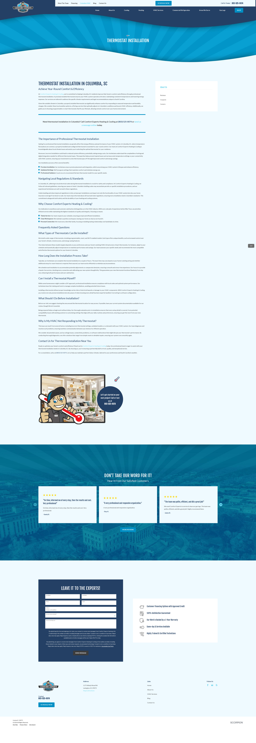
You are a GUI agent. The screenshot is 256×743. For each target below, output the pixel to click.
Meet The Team (63, 3)
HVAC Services (152, 694)
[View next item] (220, 504)
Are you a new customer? (51, 614)
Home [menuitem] (97, 10)
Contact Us (102, 3)
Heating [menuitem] (141, 10)
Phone (47, 601)
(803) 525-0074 (125, 122)
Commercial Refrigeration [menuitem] (181, 10)
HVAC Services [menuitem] (158, 10)
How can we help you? (50, 620)
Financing (74, 3)
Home (149, 685)
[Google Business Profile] (212, 685)
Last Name (84, 595)
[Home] (23, 7)
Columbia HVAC (85, 3)
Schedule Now (163, 3)
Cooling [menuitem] (126, 10)
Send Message (80, 653)
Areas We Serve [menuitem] (204, 10)
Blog (94, 3)
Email (83, 601)
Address (48, 607)
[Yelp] (217, 685)
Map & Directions (88, 691)
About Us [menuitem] (112, 10)
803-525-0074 (237, 3)
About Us (150, 690)
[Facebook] (208, 685)
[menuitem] (186, 95)
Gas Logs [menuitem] (222, 10)
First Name (48, 595)
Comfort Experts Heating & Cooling (52, 94)
